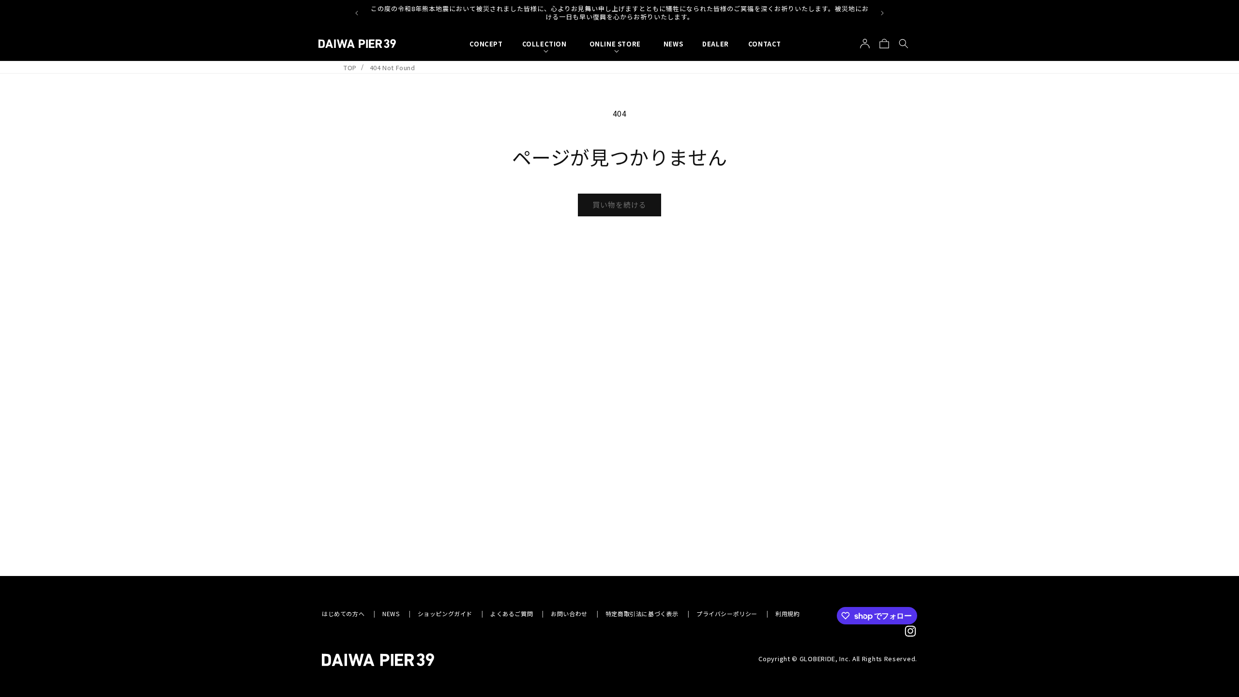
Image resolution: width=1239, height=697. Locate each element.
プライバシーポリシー (726, 613)
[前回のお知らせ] (356, 13)
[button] (546, 44)
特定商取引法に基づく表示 (642, 613)
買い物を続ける (619, 204)
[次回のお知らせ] (882, 13)
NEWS (390, 613)
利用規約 (787, 613)
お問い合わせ (569, 613)
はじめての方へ (343, 613)
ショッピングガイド (445, 613)
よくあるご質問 (511, 613)
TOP (350, 67)
